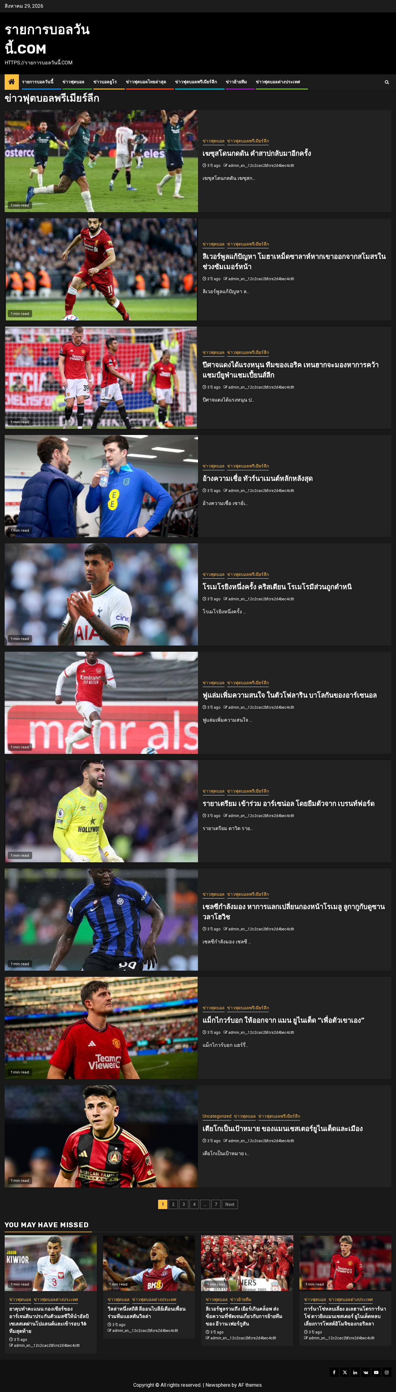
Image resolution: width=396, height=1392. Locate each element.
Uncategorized (217, 1116)
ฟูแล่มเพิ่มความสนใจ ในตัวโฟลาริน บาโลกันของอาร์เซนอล (290, 695)
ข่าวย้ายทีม (236, 82)
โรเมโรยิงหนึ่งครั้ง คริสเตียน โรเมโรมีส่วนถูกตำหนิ (277, 587)
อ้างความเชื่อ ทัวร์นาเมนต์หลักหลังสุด (258, 478)
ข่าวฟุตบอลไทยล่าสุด (146, 82)
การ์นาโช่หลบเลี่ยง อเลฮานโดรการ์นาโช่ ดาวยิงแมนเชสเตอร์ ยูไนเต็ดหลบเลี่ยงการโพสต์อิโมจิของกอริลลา (345, 1316)
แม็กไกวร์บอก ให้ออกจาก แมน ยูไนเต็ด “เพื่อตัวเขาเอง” (283, 1020)
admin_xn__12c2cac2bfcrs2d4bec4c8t (261, 165)
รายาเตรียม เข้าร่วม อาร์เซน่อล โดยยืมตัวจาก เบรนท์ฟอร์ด (289, 803)
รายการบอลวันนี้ (38, 82)
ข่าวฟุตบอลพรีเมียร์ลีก (196, 82)
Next (230, 1204)
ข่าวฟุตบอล (73, 82)
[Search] (387, 82)
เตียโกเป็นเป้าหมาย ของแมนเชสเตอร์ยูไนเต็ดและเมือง (283, 1128)
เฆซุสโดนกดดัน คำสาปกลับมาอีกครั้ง (257, 153)
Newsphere (217, 1385)
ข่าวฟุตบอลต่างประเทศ (278, 82)
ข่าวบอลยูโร (105, 82)
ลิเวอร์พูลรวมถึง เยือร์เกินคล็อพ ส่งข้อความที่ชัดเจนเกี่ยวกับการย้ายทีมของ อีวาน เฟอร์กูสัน (244, 1316)
